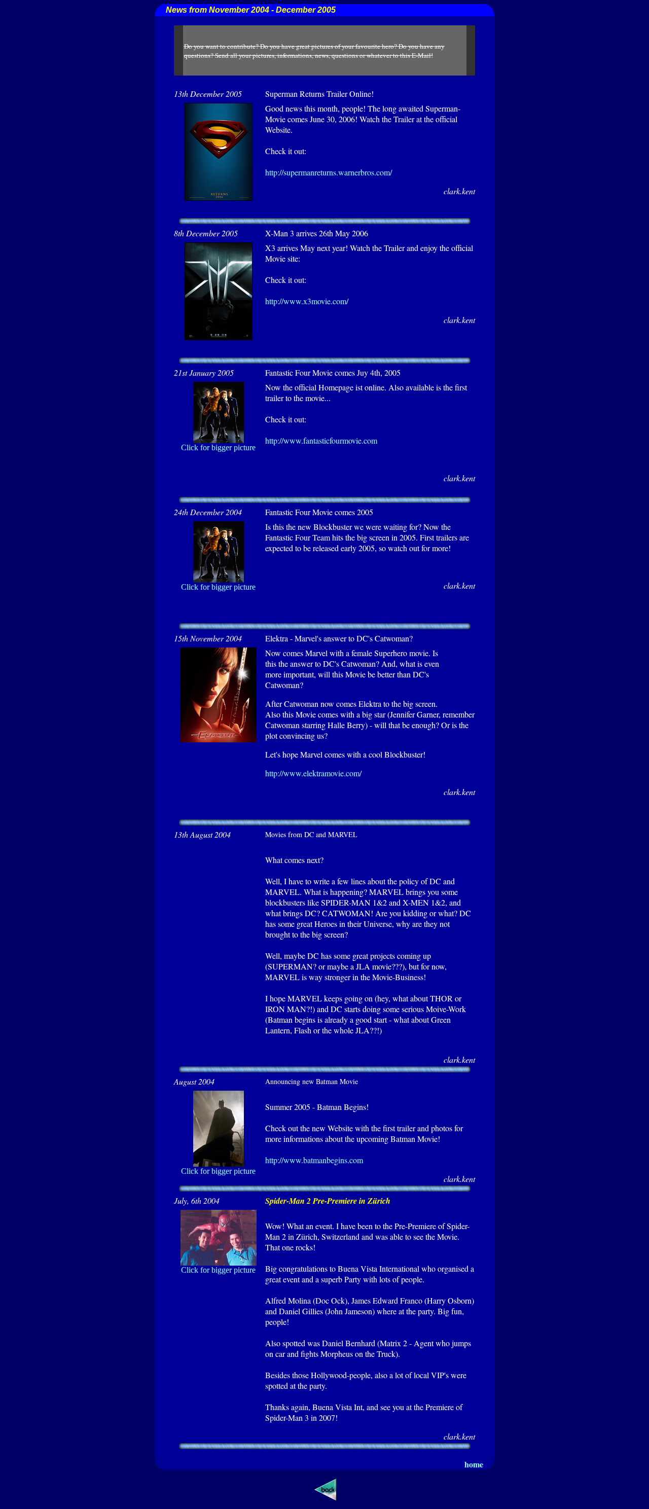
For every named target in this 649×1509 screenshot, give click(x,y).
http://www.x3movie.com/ (306, 301)
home (473, 1464)
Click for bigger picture (218, 447)
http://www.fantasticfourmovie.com (321, 440)
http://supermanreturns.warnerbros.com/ (328, 172)
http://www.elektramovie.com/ (313, 773)
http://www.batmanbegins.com (314, 1160)
